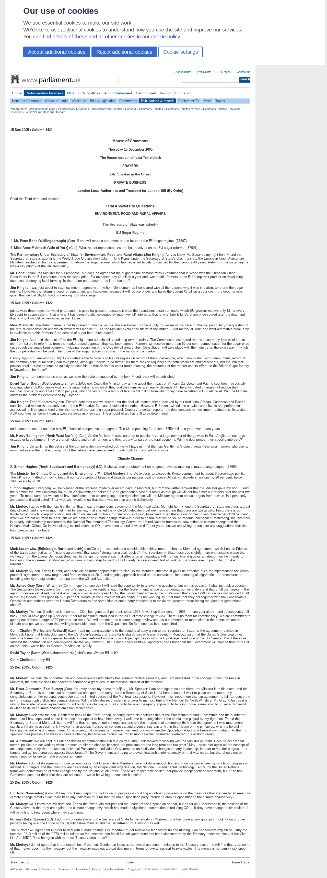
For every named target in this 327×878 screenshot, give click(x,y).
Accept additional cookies (56, 52)
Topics (220, 101)
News (207, 101)
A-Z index (16, 869)
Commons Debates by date (183, 108)
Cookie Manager (189, 869)
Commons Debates (151, 108)
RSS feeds (224, 71)
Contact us (243, 71)
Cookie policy (169, 869)
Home (17, 93)
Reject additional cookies (124, 52)
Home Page (240, 862)
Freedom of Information (73, 869)
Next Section (21, 862)
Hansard (130, 108)
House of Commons (26, 101)
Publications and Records (106, 108)
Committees (128, 101)
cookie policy (165, 36)
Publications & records (157, 101)
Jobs (94, 869)
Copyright (134, 869)
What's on (79, 101)
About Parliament (118, 93)
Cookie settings (180, 52)
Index (130, 862)
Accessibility (183, 71)
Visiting (165, 93)
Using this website (112, 869)
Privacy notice (151, 869)
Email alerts (204, 71)
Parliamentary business (44, 93)
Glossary (32, 869)
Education (183, 93)
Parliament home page (41, 108)
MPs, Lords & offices (83, 93)
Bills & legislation (102, 101)
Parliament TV (189, 101)
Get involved (146, 93)
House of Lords (56, 101)
